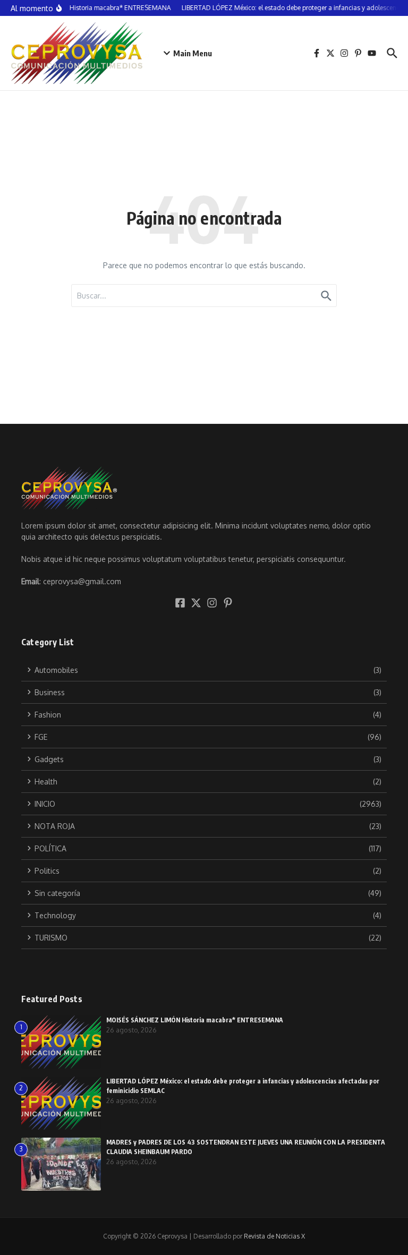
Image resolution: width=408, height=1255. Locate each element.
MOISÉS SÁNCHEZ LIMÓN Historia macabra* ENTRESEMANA (194, 1020)
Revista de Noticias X (274, 1236)
